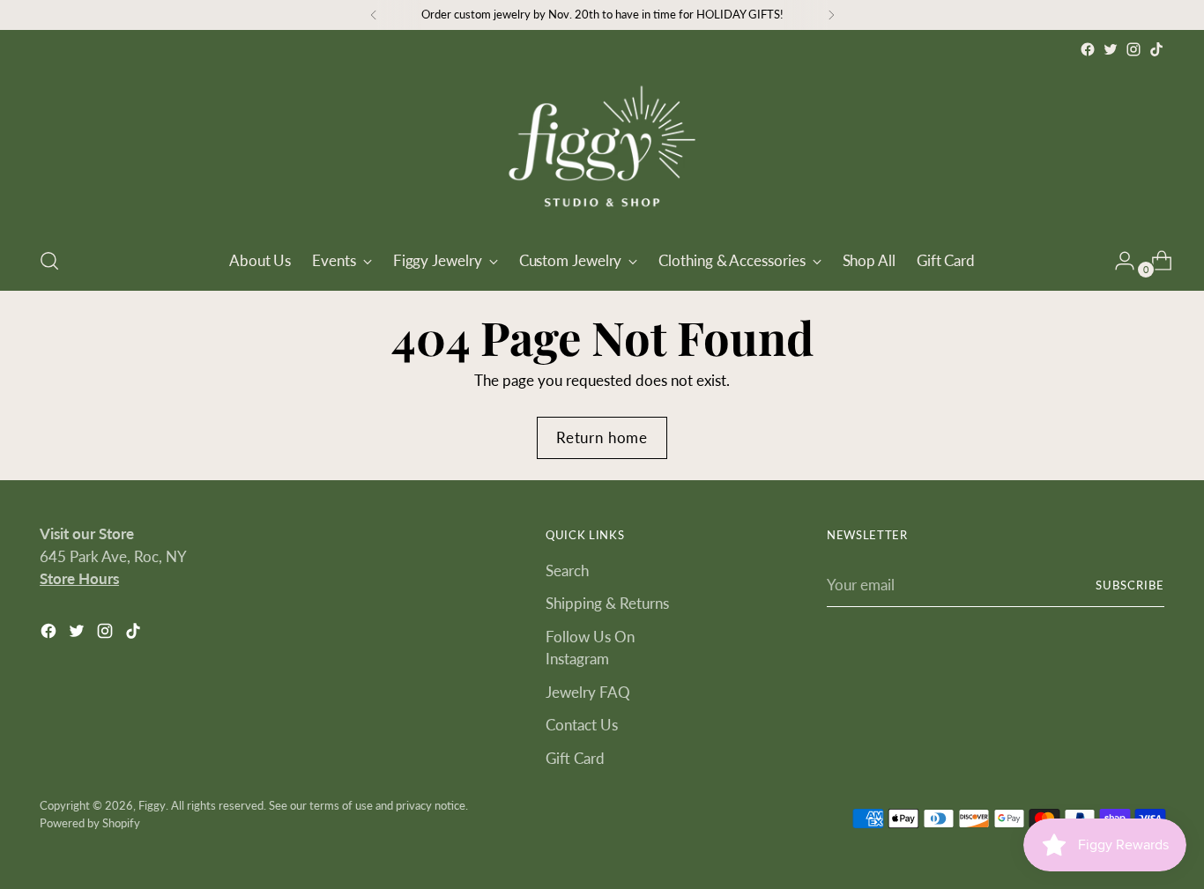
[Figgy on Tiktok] (1156, 49)
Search (567, 570)
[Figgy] (602, 146)
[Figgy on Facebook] (1088, 49)
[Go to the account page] (1117, 260)
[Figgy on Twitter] (1111, 49)
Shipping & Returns (607, 603)
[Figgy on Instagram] (1133, 49)
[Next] (831, 15)
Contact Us (582, 724)
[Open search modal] (49, 260)
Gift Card (575, 758)
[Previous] (373, 15)
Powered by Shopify (90, 823)
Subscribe (1130, 585)
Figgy (152, 805)
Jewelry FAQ (588, 692)
